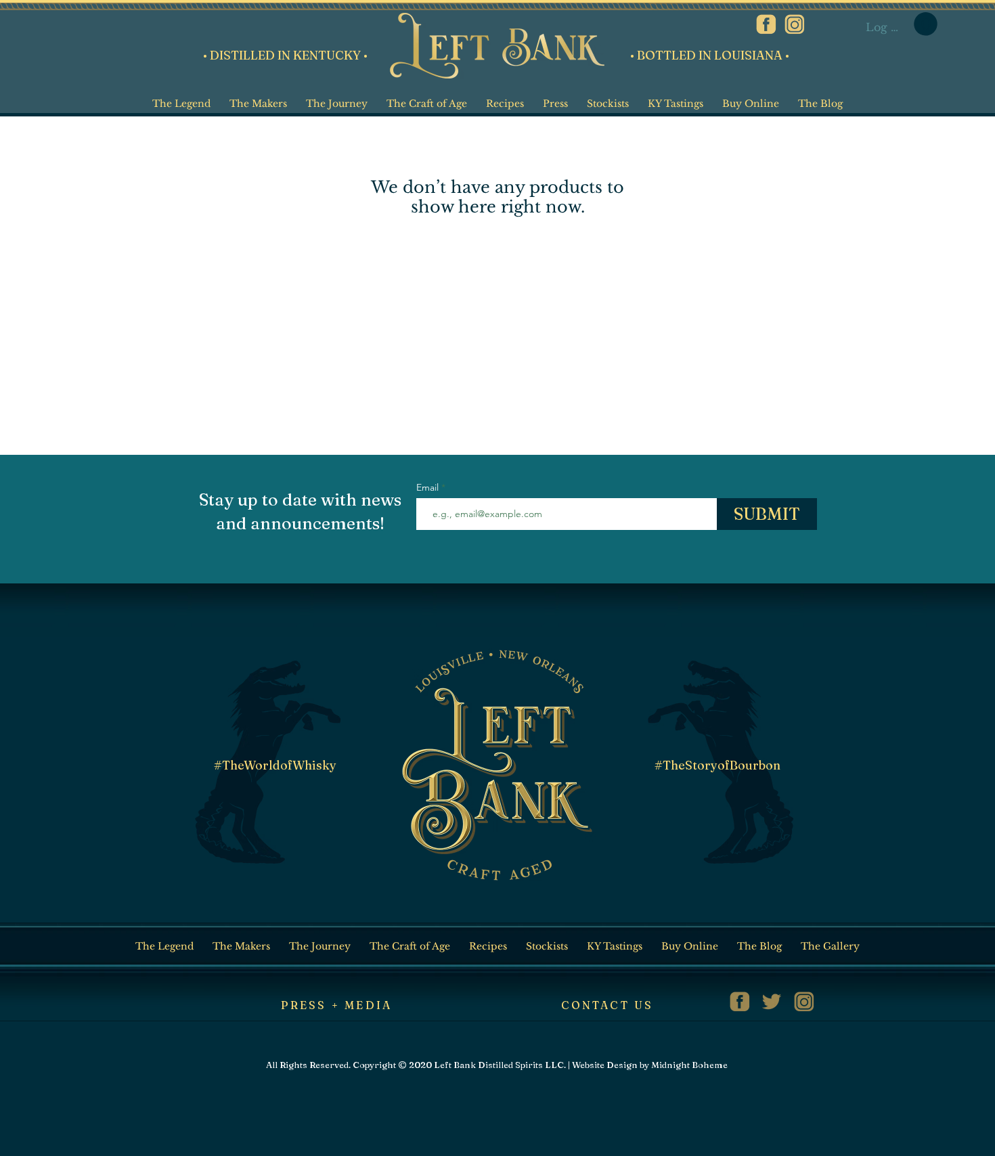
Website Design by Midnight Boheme (650, 1064)
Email (428, 487)
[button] (925, 24)
